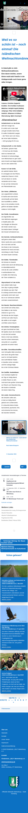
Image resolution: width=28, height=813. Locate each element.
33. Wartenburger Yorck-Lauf (14, 498)
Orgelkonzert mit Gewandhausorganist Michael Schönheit (15, 483)
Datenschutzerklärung (8, 746)
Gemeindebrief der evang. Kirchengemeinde (13, 510)
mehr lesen (6, 599)
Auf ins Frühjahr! (7, 673)
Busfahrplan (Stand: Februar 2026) (11, 520)
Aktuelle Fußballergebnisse (9, 515)
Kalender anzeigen (6, 502)
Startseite (4, 733)
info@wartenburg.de (8, 762)
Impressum (4, 743)
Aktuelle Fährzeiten (6, 513)
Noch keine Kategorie (12, 445)
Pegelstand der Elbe (7, 518)
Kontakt (3, 736)
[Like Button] (14, 33)
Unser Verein (5, 739)
